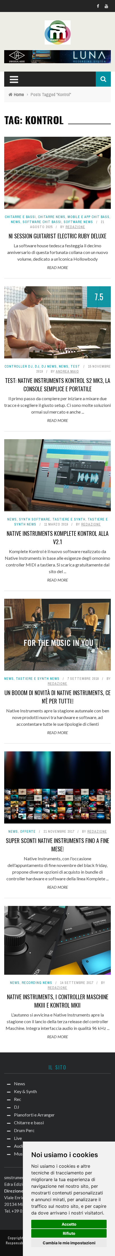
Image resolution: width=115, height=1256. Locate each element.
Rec (17, 1099)
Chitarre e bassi (20, 217)
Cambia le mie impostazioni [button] (69, 1242)
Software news (78, 222)
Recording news (37, 983)
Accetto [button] (69, 1224)
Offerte (28, 831)
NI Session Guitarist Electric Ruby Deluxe (57, 236)
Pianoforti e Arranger (34, 1114)
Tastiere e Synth (68, 519)
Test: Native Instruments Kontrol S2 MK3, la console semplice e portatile (57, 384)
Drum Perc (24, 1130)
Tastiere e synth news (37, 678)
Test (75, 366)
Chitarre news (51, 217)
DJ (37, 366)
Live (18, 1138)
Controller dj (18, 366)
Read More (57, 267)
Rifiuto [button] (69, 1233)
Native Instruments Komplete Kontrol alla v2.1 (58, 537)
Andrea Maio (67, 371)
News (15, 222)
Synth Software (34, 519)
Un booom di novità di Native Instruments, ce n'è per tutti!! (57, 696)
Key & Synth (25, 1091)
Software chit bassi (42, 222)
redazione (75, 227)
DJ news (49, 366)
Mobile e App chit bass (88, 217)
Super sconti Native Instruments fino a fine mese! (57, 844)
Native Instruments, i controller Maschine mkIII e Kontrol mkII (57, 1001)
